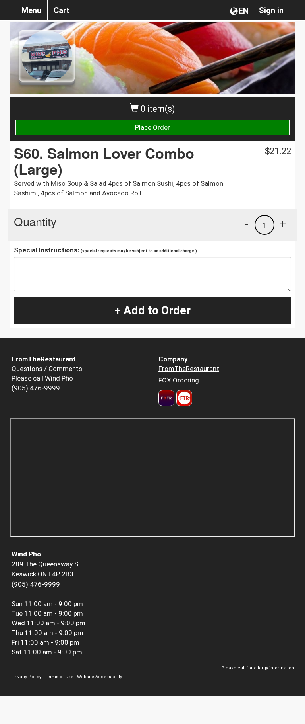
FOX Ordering (178, 380)
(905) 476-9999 (36, 388)
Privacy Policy (26, 676)
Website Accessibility (99, 676)
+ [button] (282, 223)
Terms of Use (59, 676)
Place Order (152, 127)
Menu (31, 10)
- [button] (246, 223)
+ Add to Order (152, 310)
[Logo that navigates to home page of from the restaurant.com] (166, 398)
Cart (61, 10)
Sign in (271, 10)
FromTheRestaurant (188, 369)
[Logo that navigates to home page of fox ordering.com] (183, 398)
